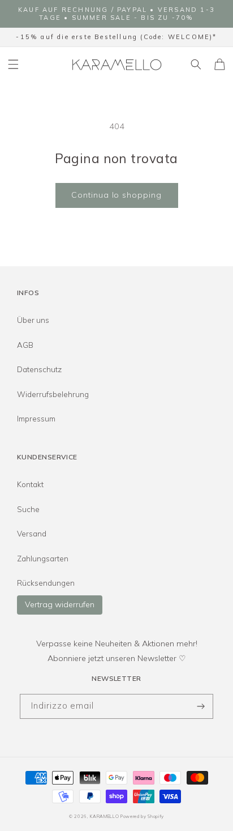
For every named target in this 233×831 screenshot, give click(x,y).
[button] (13, 64)
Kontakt (30, 484)
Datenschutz (39, 369)
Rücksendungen (46, 582)
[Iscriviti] (201, 706)
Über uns (33, 320)
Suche (28, 509)
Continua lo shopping (116, 195)
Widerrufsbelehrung (53, 394)
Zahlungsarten (42, 558)
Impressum (36, 418)
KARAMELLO (104, 816)
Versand (31, 533)
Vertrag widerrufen (59, 604)
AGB (25, 345)
